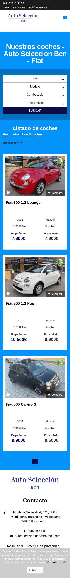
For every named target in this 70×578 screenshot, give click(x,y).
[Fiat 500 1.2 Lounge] (35, 176)
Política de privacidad (44, 546)
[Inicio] (27, 17)
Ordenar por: (10, 142)
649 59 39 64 (16, 3)
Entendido (35, 570)
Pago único (18, 233)
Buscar (35, 110)
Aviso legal (15, 546)
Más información (56, 562)
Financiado (51, 233)
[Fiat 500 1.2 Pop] (35, 277)
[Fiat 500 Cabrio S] (35, 378)
